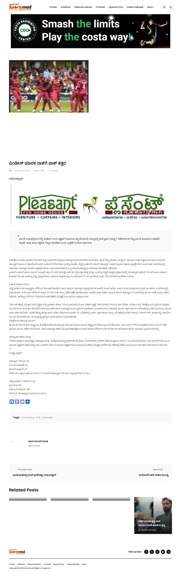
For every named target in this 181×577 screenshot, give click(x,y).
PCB (38, 417)
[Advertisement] (90, 140)
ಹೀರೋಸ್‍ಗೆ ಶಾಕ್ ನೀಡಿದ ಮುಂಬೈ (153, 475)
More (150, 7)
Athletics (65, 7)
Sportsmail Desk (38, 441)
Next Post (158, 469)
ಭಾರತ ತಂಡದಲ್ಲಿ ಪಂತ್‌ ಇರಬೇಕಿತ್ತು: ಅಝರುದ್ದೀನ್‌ (34, 475)
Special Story (116, 7)
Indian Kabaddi (135, 7)
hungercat (46, 568)
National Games (83, 7)
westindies (47, 417)
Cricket (53, 7)
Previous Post (25, 469)
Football (100, 7)
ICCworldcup (28, 417)
